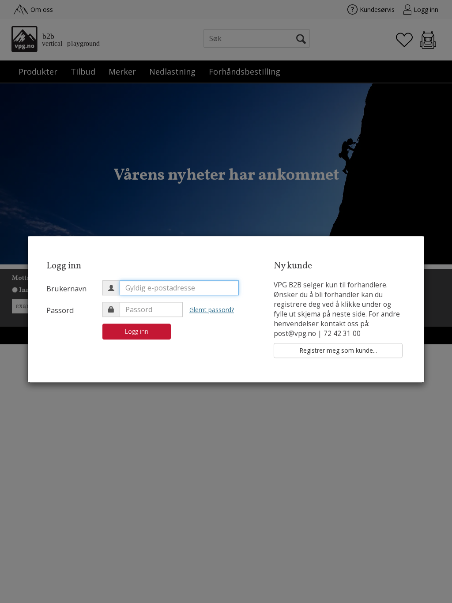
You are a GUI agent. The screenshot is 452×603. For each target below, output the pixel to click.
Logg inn (136, 331)
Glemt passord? (211, 309)
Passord (60, 310)
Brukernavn (66, 288)
